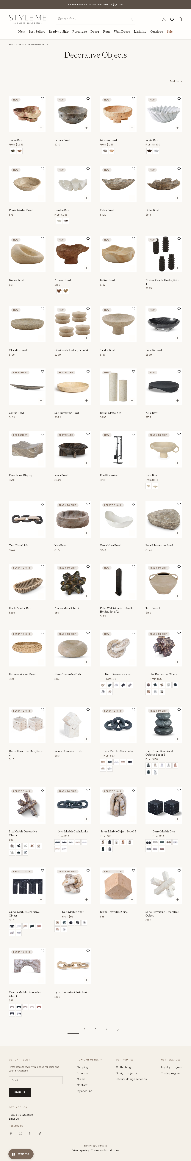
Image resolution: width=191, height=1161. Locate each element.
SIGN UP (132, 596)
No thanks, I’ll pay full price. (118, 609)
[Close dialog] (165, 536)
